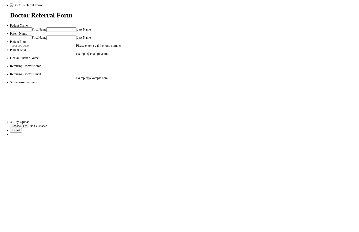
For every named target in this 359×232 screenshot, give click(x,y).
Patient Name (19, 25)
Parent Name (18, 33)
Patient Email (18, 50)
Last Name (83, 29)
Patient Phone (19, 41)
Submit (16, 130)
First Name (39, 29)
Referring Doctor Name (25, 66)
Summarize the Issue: (24, 82)
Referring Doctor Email (25, 74)
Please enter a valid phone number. (99, 45)
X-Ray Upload (20, 122)
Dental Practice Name (24, 58)
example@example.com (92, 53)
